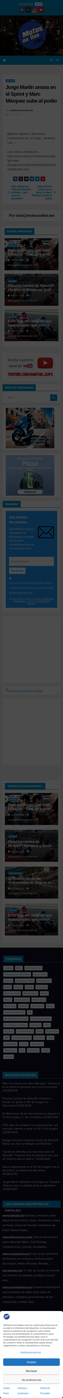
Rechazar (31, 1371)
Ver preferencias (31, 1379)
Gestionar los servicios (31, 1352)
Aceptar (31, 1362)
